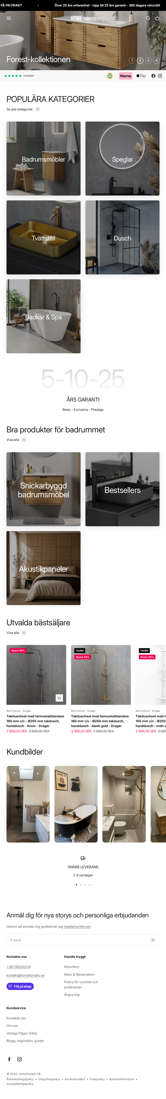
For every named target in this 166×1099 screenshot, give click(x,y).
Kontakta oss (16, 1018)
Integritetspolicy (49, 1079)
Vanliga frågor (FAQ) (21, 1033)
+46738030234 (18, 967)
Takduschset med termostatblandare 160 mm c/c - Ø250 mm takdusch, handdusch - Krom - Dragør (35, 721)
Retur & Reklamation (79, 974)
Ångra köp (72, 995)
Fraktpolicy (97, 1079)
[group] (83, 40)
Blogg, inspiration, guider (25, 1041)
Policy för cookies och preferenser (81, 984)
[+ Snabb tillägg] (59, 698)
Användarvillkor (75, 1079)
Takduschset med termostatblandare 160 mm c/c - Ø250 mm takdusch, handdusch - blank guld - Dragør (100, 721)
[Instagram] (160, 76)
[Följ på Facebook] (9, 1059)
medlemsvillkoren (77, 926)
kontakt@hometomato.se (25, 975)
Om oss (12, 1026)
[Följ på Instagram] (19, 1059)
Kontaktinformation (121, 1079)
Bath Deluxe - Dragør (18, 710)
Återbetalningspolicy (20, 1079)
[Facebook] (153, 76)
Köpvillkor (72, 967)
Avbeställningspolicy (20, 1083)
